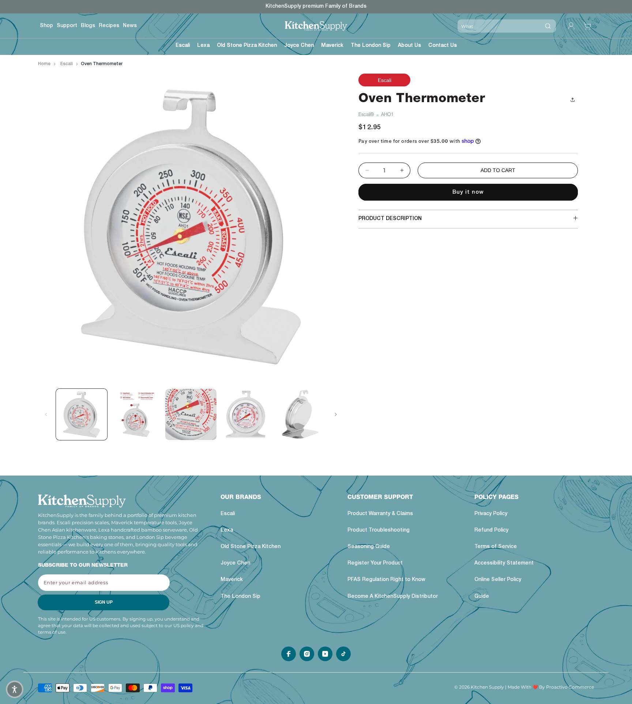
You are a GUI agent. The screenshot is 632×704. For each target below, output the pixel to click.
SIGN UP (104, 602)
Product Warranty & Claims (380, 514)
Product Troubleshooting (378, 530)
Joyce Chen (235, 563)
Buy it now (468, 192)
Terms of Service (495, 547)
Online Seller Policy (497, 580)
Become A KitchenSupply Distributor (392, 596)
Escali (66, 64)
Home (44, 64)
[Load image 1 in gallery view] (81, 414)
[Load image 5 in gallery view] (300, 414)
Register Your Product (375, 563)
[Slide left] (46, 414)
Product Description (390, 218)
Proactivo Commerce (570, 687)
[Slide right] (336, 414)
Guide (481, 596)
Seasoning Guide (368, 547)
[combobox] (499, 26)
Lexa (227, 530)
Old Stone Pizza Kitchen (251, 547)
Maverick (232, 580)
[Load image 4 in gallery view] (245, 414)
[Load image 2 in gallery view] (136, 414)
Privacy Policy (490, 514)
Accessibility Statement (504, 563)
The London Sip (240, 596)
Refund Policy (491, 530)
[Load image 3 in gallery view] (191, 414)
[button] (182, 46)
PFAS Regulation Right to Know (386, 580)
